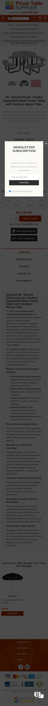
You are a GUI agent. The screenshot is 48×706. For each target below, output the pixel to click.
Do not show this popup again (21, 191)
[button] (39, 701)
